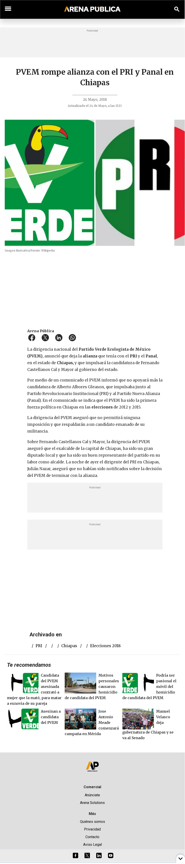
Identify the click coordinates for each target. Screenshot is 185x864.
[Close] (119, 397)
